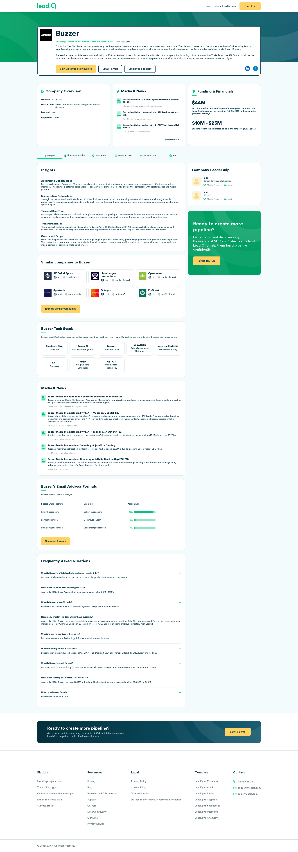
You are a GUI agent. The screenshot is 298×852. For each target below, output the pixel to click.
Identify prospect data (49, 781)
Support (91, 799)
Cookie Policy (138, 787)
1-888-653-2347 (246, 781)
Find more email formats (128, 667)
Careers (91, 805)
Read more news (172, 140)
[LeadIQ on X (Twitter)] (254, 846)
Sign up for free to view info (76, 69)
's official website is (84, 575)
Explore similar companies (60, 308)
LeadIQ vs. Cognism (206, 799)
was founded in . (55, 694)
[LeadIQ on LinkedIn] (256, 846)
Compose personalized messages (55, 793)
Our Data (92, 818)
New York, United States (102, 41)
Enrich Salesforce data (49, 799)
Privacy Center (95, 824)
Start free (250, 6)
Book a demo (238, 731)
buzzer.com (73, 577)
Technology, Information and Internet (82, 638)
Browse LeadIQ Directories (102, 793)
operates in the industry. (75, 636)
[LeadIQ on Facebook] (252, 846)
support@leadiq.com (249, 788)
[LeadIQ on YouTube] (259, 846)
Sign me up (206, 261)
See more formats (55, 541)
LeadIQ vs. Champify (206, 818)
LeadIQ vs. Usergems (206, 812)
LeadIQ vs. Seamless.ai (207, 805)
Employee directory (140, 69)
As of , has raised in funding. (96, 680)
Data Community (96, 812)
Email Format (110, 69)
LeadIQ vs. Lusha (204, 793)
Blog (89, 787)
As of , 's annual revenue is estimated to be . (77, 590)
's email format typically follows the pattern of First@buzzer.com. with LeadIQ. (99, 665)
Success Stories (45, 805)
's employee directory (126, 624)
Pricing (91, 781)
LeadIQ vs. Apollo (204, 787)
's (80, 604)
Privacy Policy (138, 781)
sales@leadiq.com (248, 794)
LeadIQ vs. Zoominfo (206, 781)
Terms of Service (140, 793)
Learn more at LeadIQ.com (221, 6)
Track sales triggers (48, 787)
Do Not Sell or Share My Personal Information (156, 799)
